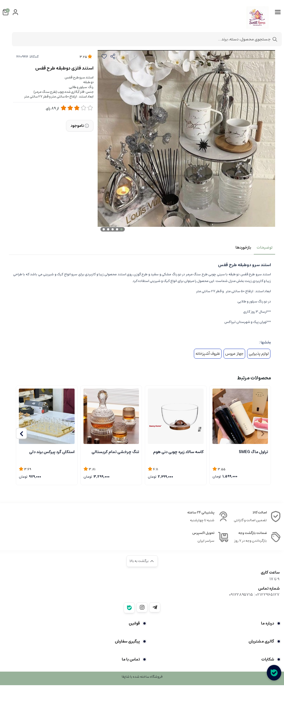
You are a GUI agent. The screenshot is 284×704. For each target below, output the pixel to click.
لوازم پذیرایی (259, 353)
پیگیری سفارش (127, 641)
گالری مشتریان (261, 641)
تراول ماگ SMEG (253, 452)
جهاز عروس (234, 353)
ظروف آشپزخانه (208, 353)
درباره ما (267, 623)
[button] (21, 433)
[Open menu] (278, 12)
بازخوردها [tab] (243, 247)
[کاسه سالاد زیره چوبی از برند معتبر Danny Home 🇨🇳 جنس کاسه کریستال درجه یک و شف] (176, 416)
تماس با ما (131, 659)
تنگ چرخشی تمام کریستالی (115, 452)
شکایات (267, 659)
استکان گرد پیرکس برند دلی (52, 452)
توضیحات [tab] (264, 247)
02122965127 (268, 594)
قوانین (134, 623)
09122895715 (241, 594)
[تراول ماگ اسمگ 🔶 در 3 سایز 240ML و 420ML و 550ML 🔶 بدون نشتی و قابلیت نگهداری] (240, 416)
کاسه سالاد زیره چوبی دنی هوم (178, 452)
